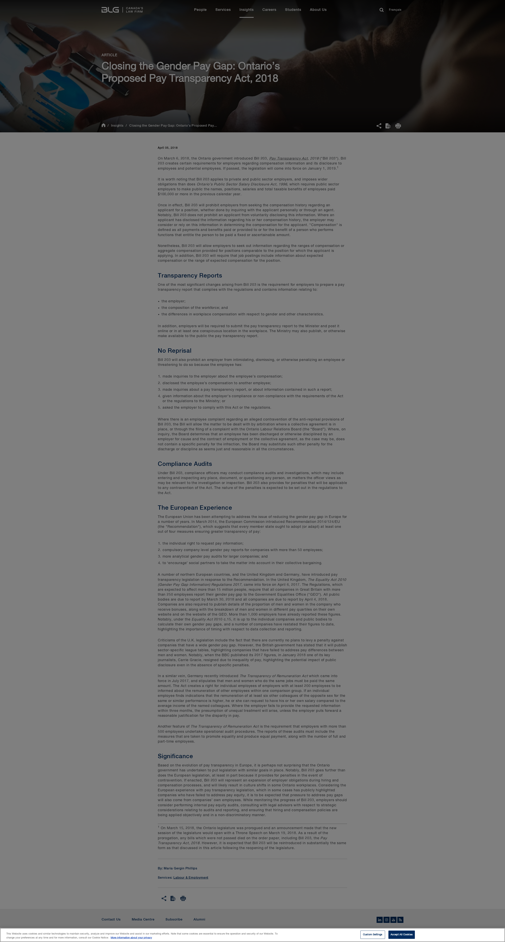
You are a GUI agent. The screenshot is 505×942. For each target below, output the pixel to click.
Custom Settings (372, 934)
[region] (252, 935)
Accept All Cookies (402, 934)
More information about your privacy (131, 937)
